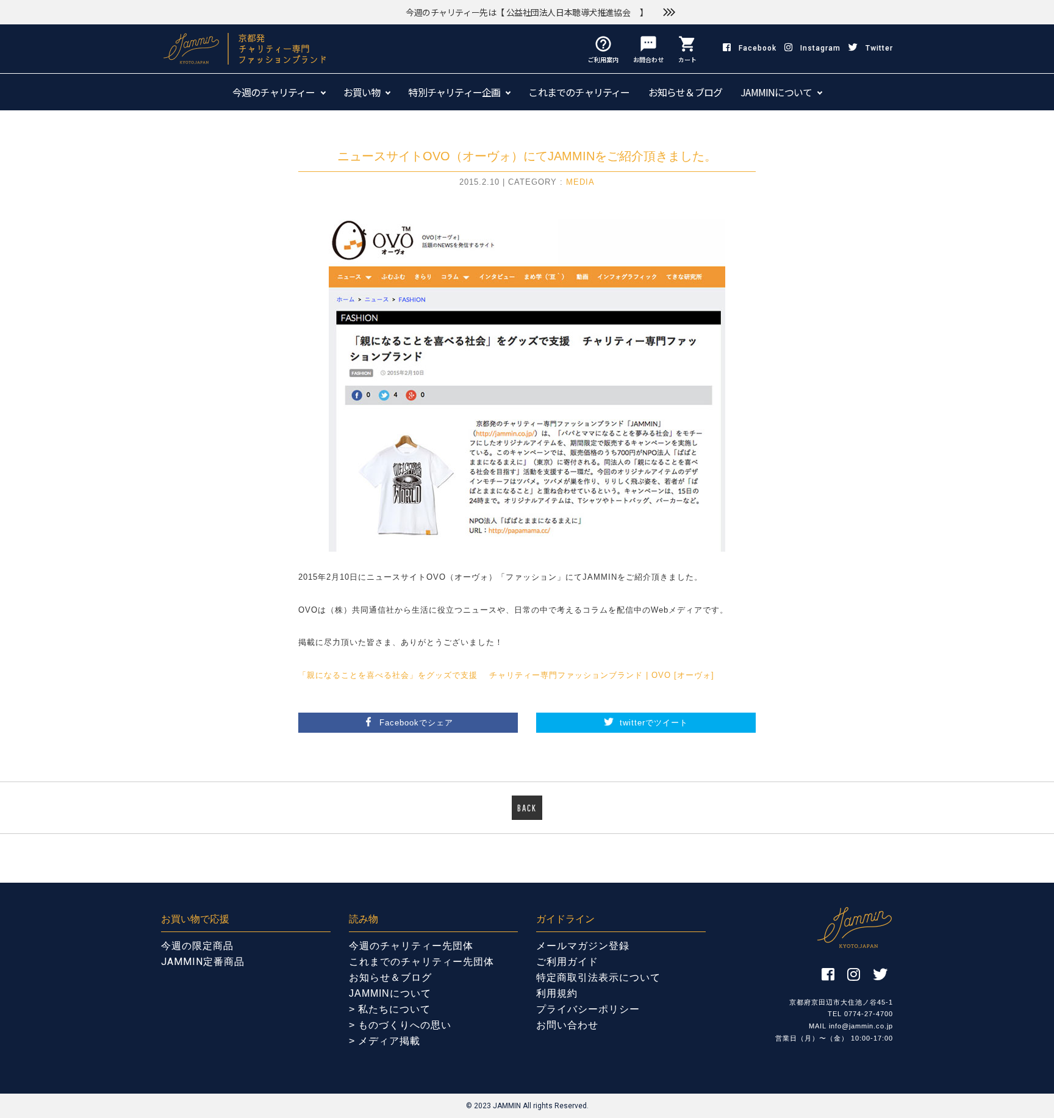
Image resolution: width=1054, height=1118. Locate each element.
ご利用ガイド (567, 961)
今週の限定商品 (197, 946)
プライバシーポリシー (588, 1009)
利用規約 (557, 993)
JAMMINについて (776, 92)
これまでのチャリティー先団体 (421, 961)
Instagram (820, 48)
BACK (527, 807)
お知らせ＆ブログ (685, 92)
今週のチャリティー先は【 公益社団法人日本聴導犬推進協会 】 (527, 12)
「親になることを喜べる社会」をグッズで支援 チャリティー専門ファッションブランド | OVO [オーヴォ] (506, 675)
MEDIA (580, 182)
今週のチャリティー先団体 (411, 946)
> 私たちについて (390, 1009)
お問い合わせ (567, 1025)
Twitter (879, 48)
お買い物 (362, 92)
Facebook (757, 48)
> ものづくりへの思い (400, 1025)
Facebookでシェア (416, 722)
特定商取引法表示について (598, 977)
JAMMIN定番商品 (203, 961)
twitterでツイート (654, 722)
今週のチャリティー (273, 92)
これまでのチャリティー (578, 92)
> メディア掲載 (384, 1041)
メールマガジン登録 (582, 946)
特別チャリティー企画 (454, 92)
